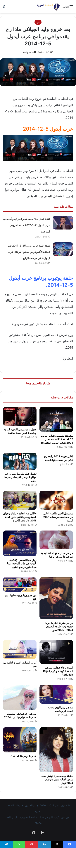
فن (38, 22)
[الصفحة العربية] (48, 7)
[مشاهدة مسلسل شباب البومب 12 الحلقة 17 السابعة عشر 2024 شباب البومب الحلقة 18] (56, 419)
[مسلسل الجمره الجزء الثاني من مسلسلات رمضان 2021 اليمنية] (56, 500)
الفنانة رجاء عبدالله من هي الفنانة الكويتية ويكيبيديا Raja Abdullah (58, 671)
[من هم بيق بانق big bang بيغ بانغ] (20, 584)
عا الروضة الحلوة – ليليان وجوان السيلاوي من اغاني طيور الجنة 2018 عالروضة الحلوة (20, 517)
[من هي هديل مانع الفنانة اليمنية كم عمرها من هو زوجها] (56, 540)
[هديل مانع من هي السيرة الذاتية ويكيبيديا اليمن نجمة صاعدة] (20, 416)
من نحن (65, 817)
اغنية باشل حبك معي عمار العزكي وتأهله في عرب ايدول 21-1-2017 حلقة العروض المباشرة (26, 225)
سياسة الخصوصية (28, 817)
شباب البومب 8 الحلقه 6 (24, 756)
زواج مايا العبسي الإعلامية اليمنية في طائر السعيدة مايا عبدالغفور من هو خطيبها (22, 563)
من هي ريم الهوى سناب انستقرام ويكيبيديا (60, 709)
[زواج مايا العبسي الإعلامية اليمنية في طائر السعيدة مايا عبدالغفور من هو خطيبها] (20, 543)
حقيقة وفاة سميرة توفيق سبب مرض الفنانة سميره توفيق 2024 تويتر (57, 779)
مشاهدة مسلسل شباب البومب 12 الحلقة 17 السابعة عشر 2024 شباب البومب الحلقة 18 (57, 439)
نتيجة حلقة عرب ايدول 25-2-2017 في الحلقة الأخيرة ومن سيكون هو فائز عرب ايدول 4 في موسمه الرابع (29, 252)
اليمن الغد (12, 817)
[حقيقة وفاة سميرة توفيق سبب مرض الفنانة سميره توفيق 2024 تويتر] (56, 749)
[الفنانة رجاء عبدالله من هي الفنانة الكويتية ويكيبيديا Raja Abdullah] (56, 652)
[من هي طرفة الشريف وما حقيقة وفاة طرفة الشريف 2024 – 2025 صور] (56, 598)
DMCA (38, 823)
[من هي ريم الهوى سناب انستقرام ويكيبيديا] (56, 694)
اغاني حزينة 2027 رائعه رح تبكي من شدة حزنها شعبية (58, 458)
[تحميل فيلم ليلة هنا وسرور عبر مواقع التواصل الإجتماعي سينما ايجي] (20, 461)
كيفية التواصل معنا (49, 817)
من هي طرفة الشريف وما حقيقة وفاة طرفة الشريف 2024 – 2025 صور (59, 626)
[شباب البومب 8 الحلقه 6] (20, 740)
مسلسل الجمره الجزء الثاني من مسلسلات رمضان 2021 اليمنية (58, 517)
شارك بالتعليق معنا (38, 383)
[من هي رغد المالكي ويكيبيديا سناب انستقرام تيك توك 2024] (20, 697)
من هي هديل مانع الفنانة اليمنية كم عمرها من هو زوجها (57, 554)
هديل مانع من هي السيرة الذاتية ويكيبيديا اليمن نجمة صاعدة (20, 431)
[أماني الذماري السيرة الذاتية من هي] (20, 649)
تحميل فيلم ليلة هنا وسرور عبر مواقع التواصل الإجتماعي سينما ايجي (20, 477)
